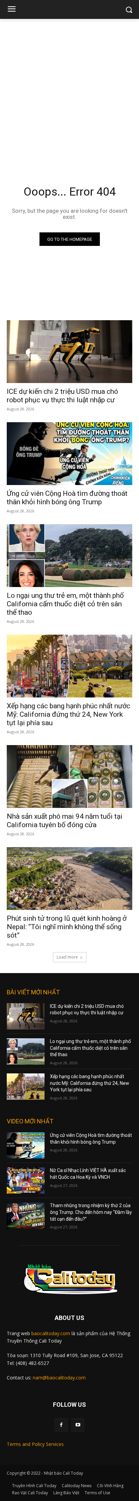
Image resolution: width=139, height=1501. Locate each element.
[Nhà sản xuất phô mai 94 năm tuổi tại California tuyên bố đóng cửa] (69, 776)
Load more (67, 957)
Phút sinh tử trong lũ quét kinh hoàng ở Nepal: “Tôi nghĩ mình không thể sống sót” (67, 926)
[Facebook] (61, 1424)
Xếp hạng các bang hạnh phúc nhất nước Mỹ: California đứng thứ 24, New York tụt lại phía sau (68, 714)
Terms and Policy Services (35, 1444)
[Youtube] (77, 1424)
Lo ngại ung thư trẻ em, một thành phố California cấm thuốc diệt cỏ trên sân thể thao (65, 603)
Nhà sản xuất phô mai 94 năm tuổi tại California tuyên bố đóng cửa (64, 820)
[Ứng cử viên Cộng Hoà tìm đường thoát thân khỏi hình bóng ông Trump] (69, 453)
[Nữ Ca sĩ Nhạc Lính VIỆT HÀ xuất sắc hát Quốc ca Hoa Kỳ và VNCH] (26, 1180)
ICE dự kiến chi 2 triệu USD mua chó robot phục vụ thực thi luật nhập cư (62, 395)
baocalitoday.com (50, 1333)
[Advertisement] (69, 91)
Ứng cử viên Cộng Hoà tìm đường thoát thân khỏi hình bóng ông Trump (67, 497)
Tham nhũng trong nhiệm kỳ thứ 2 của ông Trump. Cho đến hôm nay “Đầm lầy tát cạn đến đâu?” (91, 1212)
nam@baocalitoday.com (59, 1377)
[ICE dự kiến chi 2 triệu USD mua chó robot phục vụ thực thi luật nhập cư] (69, 351)
